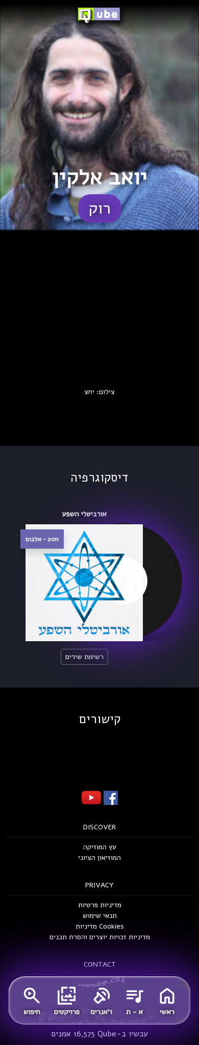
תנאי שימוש (100, 915)
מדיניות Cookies (100, 926)
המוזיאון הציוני (99, 857)
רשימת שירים (84, 657)
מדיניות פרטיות (99, 905)
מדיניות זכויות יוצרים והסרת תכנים (99, 937)
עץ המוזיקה (99, 847)
